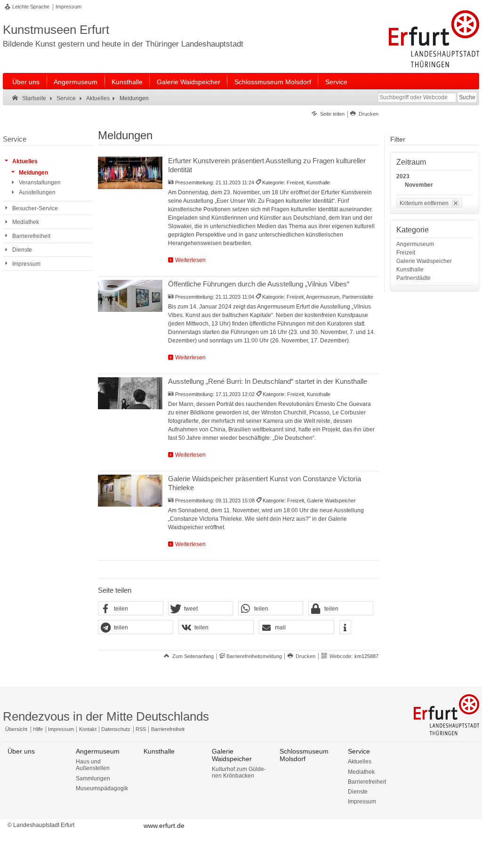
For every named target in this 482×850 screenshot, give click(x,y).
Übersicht (16, 729)
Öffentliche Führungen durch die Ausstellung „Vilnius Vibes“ (258, 284)
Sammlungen (93, 778)
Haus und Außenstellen (93, 764)
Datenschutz (115, 729)
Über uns (26, 82)
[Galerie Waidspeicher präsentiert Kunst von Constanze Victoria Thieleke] (130, 491)
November (419, 185)
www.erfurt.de (164, 825)
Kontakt (87, 729)
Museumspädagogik (102, 788)
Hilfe (38, 729)
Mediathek (361, 772)
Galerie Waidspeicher (188, 82)
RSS (141, 729)
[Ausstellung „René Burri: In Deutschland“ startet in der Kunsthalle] (130, 393)
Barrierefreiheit (168, 729)
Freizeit (405, 252)
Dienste (358, 791)
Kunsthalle (127, 82)
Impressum (68, 6)
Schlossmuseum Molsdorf (272, 82)
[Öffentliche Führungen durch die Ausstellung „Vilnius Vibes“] (130, 296)
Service (336, 82)
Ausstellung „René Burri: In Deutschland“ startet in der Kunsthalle (267, 381)
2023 (403, 176)
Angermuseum (75, 82)
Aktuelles (359, 761)
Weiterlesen (190, 260)
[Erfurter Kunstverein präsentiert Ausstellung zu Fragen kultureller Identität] (130, 173)
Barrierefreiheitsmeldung (254, 656)
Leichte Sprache (30, 6)
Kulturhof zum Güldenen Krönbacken (239, 772)
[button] (130, 609)
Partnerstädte (413, 278)
